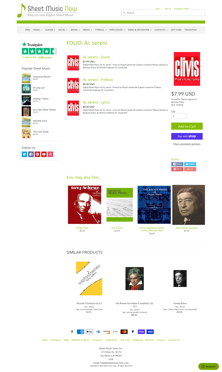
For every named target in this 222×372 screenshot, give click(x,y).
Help (44, 339)
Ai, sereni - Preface (98, 79)
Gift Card (125, 339)
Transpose (55, 339)
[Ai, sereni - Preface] (73, 91)
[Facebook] (31, 154)
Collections (111, 339)
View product (89, 281)
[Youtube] (44, 154)
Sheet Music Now (109, 366)
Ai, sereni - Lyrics (96, 102)
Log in (158, 9)
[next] (200, 286)
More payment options (187, 143)
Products (97, 339)
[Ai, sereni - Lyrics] (73, 113)
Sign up (168, 9)
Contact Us (174, 339)
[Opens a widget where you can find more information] (208, 366)
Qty (173, 111)
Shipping (137, 339)
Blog (66, 339)
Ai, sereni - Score (96, 57)
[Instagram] (50, 154)
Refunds (149, 339)
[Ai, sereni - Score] (73, 68)
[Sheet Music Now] (47, 10)
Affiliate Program (81, 339)
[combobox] (163, 12)
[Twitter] (24, 154)
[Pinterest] (37, 154)
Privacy (161, 339)
